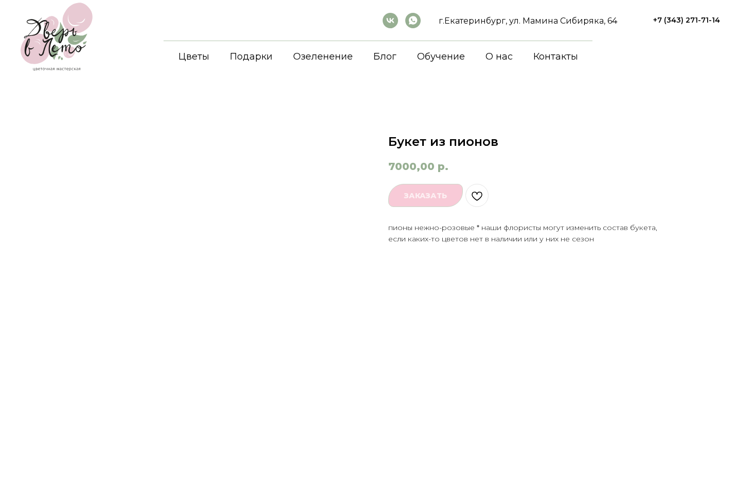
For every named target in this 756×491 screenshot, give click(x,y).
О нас (499, 56)
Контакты (555, 56)
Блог (385, 56)
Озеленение (323, 56)
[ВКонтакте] (390, 20)
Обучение (441, 56)
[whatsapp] (413, 20)
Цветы (193, 56)
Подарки (251, 56)
